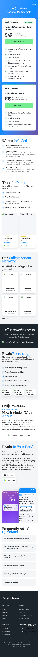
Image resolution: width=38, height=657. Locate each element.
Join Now (17, 105)
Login (34, 4)
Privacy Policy (23, 612)
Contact (4, 618)
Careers (4, 615)
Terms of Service (24, 618)
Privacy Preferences (19, 646)
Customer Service (24, 609)
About (3, 609)
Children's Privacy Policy (26, 615)
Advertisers (5, 612)
